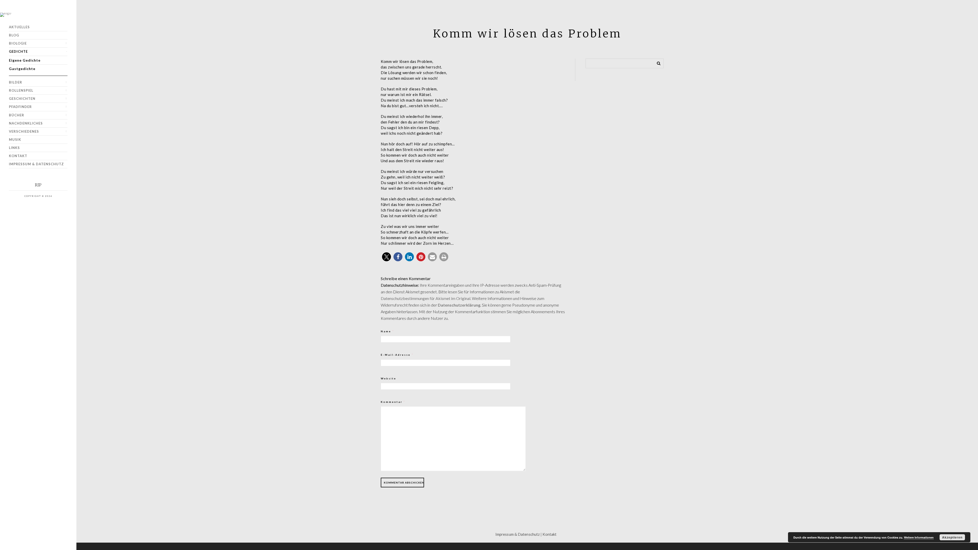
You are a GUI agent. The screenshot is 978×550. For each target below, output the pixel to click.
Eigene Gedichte (24, 60)
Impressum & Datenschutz (36, 164)
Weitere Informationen (919, 537)
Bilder (15, 82)
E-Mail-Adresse (397, 354)
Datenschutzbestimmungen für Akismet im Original (425, 298)
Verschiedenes (24, 131)
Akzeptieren (952, 537)
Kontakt (18, 156)
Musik (15, 140)
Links (14, 148)
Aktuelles (19, 27)
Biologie (18, 43)
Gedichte (18, 51)
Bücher (16, 115)
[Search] (656, 62)
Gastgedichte (22, 68)
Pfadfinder (20, 107)
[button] (386, 256)
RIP (38, 185)
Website (388, 378)
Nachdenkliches (26, 123)
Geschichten (22, 99)
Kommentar (393, 401)
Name (387, 331)
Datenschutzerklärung (459, 304)
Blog (14, 35)
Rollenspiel (21, 90)
